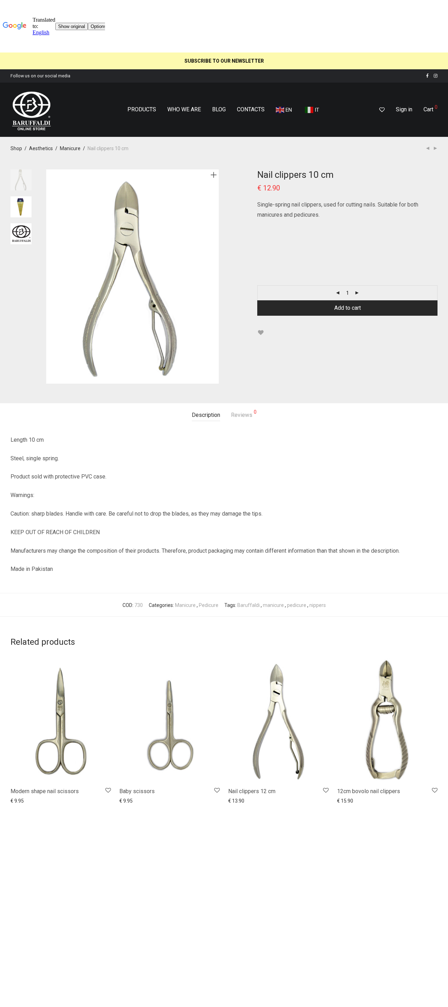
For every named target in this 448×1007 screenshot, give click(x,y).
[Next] (215, 276)
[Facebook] (427, 75)
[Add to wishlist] (260, 333)
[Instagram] (436, 75)
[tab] (206, 415)
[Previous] (50, 276)
